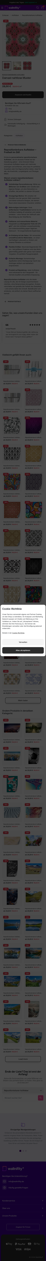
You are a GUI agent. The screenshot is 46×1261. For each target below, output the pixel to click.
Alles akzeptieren (23, 650)
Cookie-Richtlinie (18, 633)
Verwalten (23, 642)
